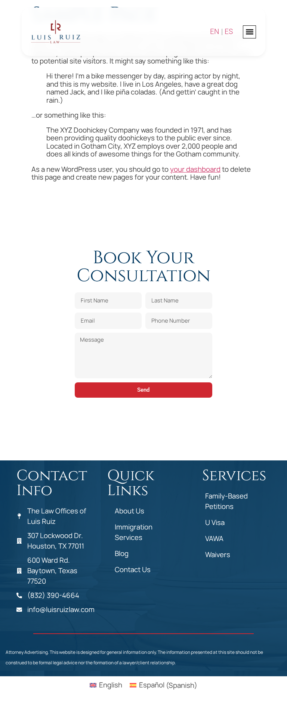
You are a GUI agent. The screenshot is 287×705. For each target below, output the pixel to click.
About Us (129, 511)
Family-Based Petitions (226, 501)
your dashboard (195, 169)
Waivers (217, 554)
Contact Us (133, 569)
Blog (122, 553)
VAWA (214, 538)
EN (214, 32)
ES (229, 32)
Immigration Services (133, 532)
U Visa (215, 522)
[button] (249, 31)
